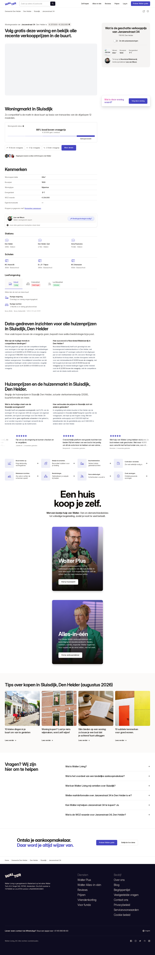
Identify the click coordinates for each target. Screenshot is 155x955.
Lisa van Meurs (131, 62)
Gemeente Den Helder (13, 11)
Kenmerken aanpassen (33, 208)
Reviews (108, 4)
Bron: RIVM (9, 311)
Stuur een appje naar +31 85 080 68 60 (52, 931)
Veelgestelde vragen (126, 895)
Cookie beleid (122, 915)
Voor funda (84, 905)
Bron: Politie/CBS (19, 311)
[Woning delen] (143, 11)
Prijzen (117, 4)
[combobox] (37, 3)
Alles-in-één (96, 4)
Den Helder (27, 11)
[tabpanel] (51, 299)
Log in (125, 4)
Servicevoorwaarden (126, 910)
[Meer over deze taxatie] (69, 24)
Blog (116, 885)
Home (7, 860)
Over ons (119, 880)
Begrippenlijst (122, 890)
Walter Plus (84, 880)
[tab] (13, 284)
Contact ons (121, 900)
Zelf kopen (85, 4)
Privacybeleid (122, 905)
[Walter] (10, 3)
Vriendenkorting (87, 900)
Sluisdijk (37, 11)
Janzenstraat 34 (48, 11)
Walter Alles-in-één (89, 885)
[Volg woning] (148, 11)
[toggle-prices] (116, 41)
